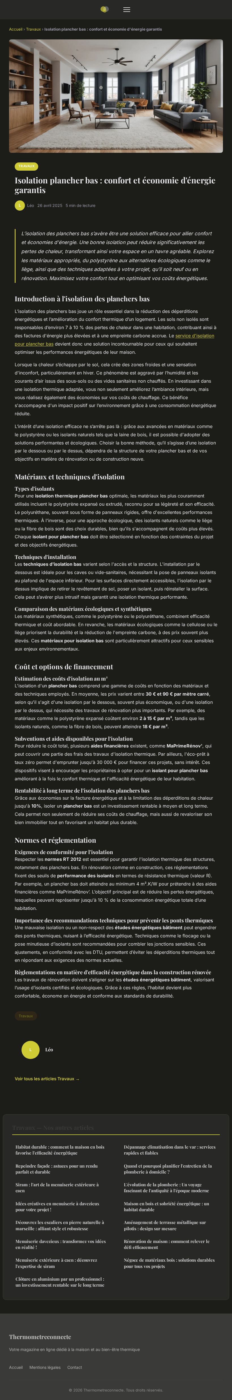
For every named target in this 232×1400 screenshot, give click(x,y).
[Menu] (126, 9)
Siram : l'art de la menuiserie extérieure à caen (57, 1187)
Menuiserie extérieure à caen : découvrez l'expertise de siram (56, 1263)
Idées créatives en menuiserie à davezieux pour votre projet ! (57, 1206)
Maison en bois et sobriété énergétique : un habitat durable (166, 1206)
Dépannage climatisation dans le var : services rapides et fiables (170, 1150)
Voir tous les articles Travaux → (47, 1078)
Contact (74, 1367)
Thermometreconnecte (40, 1336)
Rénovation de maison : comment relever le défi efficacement (167, 1244)
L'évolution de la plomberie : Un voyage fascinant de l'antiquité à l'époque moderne (166, 1187)
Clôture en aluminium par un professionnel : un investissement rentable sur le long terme (60, 1282)
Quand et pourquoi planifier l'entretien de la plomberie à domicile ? (168, 1169)
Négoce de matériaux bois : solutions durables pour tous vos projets (169, 1263)
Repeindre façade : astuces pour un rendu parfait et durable (57, 1169)
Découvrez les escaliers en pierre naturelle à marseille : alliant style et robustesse (60, 1225)
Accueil (15, 29)
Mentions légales (45, 1367)
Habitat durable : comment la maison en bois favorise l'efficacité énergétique (60, 1150)
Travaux (33, 29)
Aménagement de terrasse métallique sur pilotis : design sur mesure (165, 1225)
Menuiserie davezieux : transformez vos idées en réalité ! (61, 1244)
